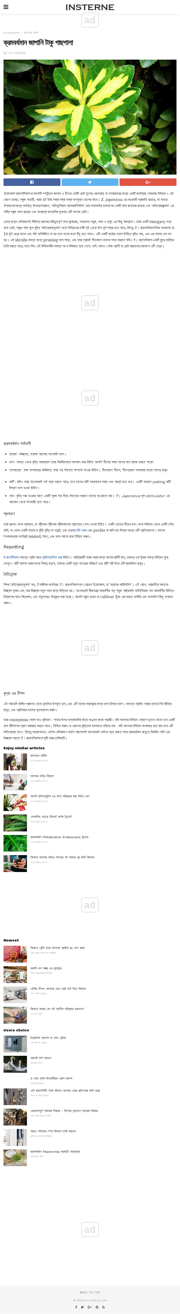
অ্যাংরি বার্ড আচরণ (40, 1058)
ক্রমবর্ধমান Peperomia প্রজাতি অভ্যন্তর (55, 1151)
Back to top (90, 1292)
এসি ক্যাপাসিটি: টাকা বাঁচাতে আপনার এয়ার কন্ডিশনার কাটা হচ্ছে (65, 1090)
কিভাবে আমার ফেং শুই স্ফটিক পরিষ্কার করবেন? (57, 1009)
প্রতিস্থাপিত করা (52, 557)
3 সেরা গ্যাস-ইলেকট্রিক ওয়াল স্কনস (51, 1078)
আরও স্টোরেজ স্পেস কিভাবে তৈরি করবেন (53, 1131)
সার (60, 496)
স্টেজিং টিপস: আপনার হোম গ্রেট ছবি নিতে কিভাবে (58, 989)
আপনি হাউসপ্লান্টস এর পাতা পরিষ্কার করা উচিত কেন (59, 796)
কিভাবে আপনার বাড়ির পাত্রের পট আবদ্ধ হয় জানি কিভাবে (62, 857)
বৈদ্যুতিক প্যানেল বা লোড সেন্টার (48, 1038)
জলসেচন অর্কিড (38, 755)
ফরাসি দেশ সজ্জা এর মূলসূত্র (46, 968)
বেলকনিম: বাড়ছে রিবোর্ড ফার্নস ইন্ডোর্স (50, 816)
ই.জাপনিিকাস (11, 557)
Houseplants (12, 32)
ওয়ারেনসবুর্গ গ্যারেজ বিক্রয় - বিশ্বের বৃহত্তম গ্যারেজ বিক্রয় (64, 1111)
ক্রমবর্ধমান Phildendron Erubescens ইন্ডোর (59, 837)
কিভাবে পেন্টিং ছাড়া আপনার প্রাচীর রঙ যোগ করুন (57, 948)
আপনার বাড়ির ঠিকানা (42, 776)
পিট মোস (81, 530)
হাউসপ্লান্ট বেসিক (31, 32)
